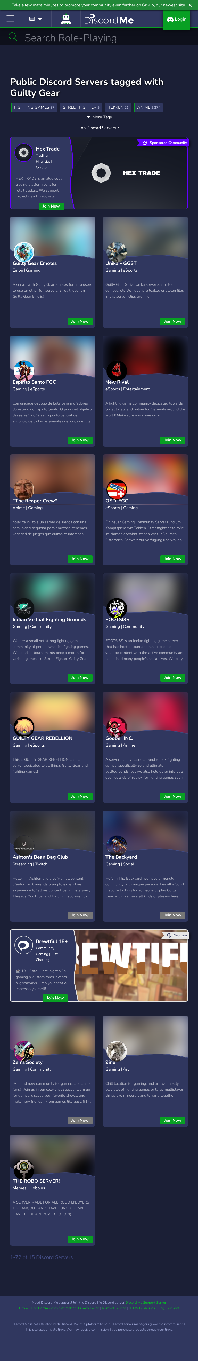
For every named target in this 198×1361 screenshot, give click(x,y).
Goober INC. (119, 738)
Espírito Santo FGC (34, 382)
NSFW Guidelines (141, 1308)
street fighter (81, 107)
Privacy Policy (88, 1308)
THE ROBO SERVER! (36, 1181)
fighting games (34, 107)
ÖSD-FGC (116, 500)
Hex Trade (48, 149)
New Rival (117, 382)
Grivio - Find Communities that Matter (47, 1308)
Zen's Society (28, 1062)
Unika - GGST (121, 263)
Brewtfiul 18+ (52, 941)
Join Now (51, 206)
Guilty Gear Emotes (35, 263)
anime (148, 107)
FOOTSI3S (117, 619)
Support (173, 1308)
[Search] (13, 36)
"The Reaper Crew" (35, 500)
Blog (160, 1308)
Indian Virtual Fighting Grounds (49, 619)
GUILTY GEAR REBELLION (42, 738)
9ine (110, 1062)
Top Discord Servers (97, 128)
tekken (118, 107)
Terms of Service (113, 1308)
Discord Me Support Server (145, 1302)
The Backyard (121, 857)
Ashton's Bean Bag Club (40, 857)
